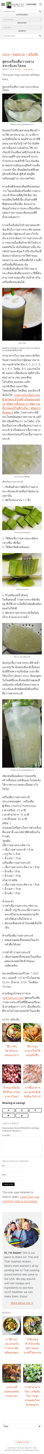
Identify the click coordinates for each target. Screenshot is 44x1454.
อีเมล (4, 1175)
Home (6, 54)
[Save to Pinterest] (35, 1110)
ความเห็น (6, 1135)
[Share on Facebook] (8, 1110)
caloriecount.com (13, 997)
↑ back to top (22, 1442)
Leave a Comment (28, 69)
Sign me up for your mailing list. (15, 1161)
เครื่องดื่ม (33, 54)
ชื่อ (3, 1166)
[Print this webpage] (3, 735)
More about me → (22, 1302)
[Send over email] (8, 1115)
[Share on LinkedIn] (22, 1115)
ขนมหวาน (19, 54)
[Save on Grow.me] (3, 740)
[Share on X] (22, 1110)
